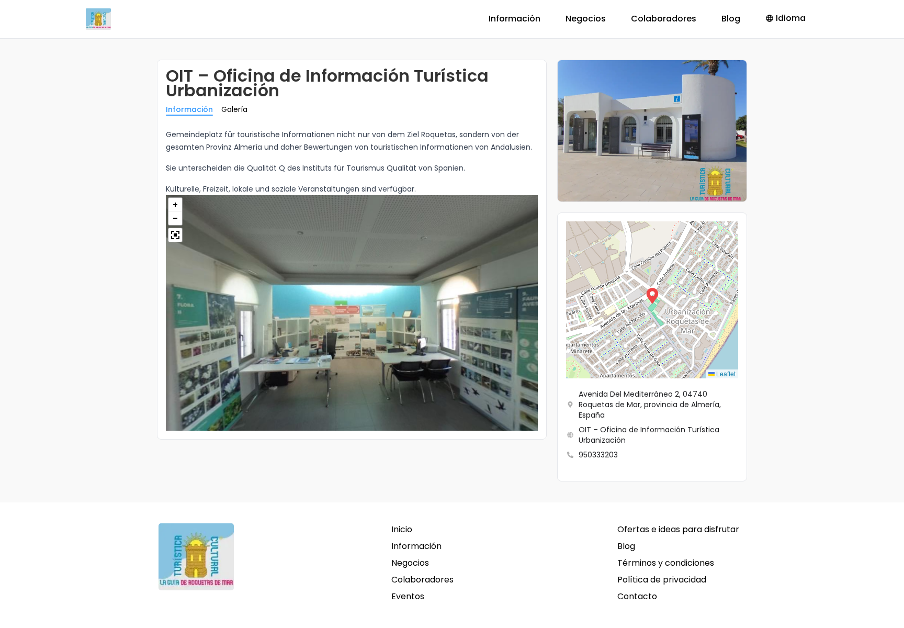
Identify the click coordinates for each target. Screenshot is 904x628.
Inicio (401, 529)
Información (514, 19)
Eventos (407, 596)
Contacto (637, 596)
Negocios (586, 19)
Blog (730, 19)
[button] (652, 300)
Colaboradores (663, 19)
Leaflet (725, 373)
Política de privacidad (661, 580)
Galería (234, 109)
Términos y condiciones (665, 563)
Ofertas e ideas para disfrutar (678, 529)
